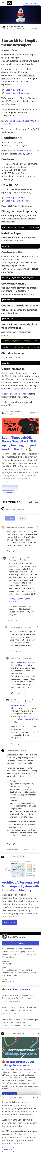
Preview (21, 518)
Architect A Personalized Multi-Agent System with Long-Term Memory (20, 886)
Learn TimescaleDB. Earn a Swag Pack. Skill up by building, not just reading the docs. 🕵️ (19, 443)
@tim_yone (14, 531)
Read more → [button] (9, 922)
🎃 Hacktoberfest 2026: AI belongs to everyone (19, 1063)
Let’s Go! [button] (8, 1149)
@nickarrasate (17, 662)
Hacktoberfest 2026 (14, 1078)
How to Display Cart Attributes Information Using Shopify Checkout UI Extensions (20, 1010)
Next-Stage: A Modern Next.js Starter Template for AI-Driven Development (17, 998)
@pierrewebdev (18, 705)
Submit (10, 518)
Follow (20, 943)
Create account (31, 3)
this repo (32, 732)
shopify (16, 50)
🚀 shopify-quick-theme (13, 90)
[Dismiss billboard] (37, 1097)
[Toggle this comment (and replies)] (3, 531)
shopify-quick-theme (11, 373)
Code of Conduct (13, 849)
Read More (8, 493)
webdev (6, 50)
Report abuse (29, 849)
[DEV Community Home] (9, 3)
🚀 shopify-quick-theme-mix (15, 93)
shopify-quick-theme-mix (24, 388)
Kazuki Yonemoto (15, 26)
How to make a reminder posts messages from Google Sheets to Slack (19, 1022)
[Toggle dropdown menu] (37, 413)
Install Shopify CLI (24, 150)
